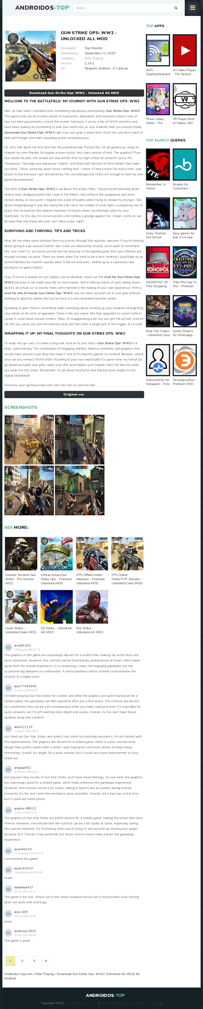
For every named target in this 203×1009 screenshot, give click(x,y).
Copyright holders (128, 1003)
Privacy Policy (88, 1003)
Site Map (71, 1003)
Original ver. (74, 394)
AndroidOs (42, 8)
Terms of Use (151, 1003)
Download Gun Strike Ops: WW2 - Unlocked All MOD (74, 93)
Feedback (107, 1003)
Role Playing (94, 58)
